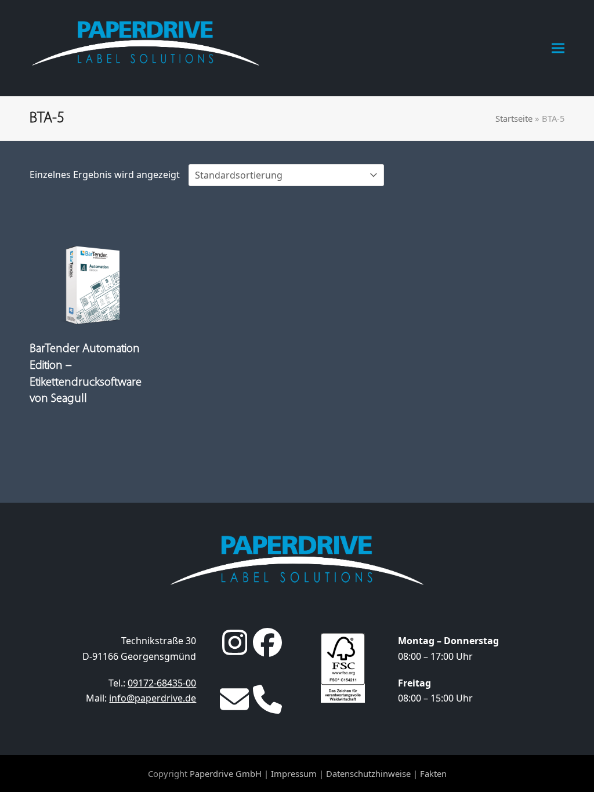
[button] (558, 48)
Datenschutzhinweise (368, 773)
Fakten (433, 773)
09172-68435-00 (162, 683)
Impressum (294, 773)
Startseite (514, 118)
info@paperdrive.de (152, 698)
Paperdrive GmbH (226, 773)
